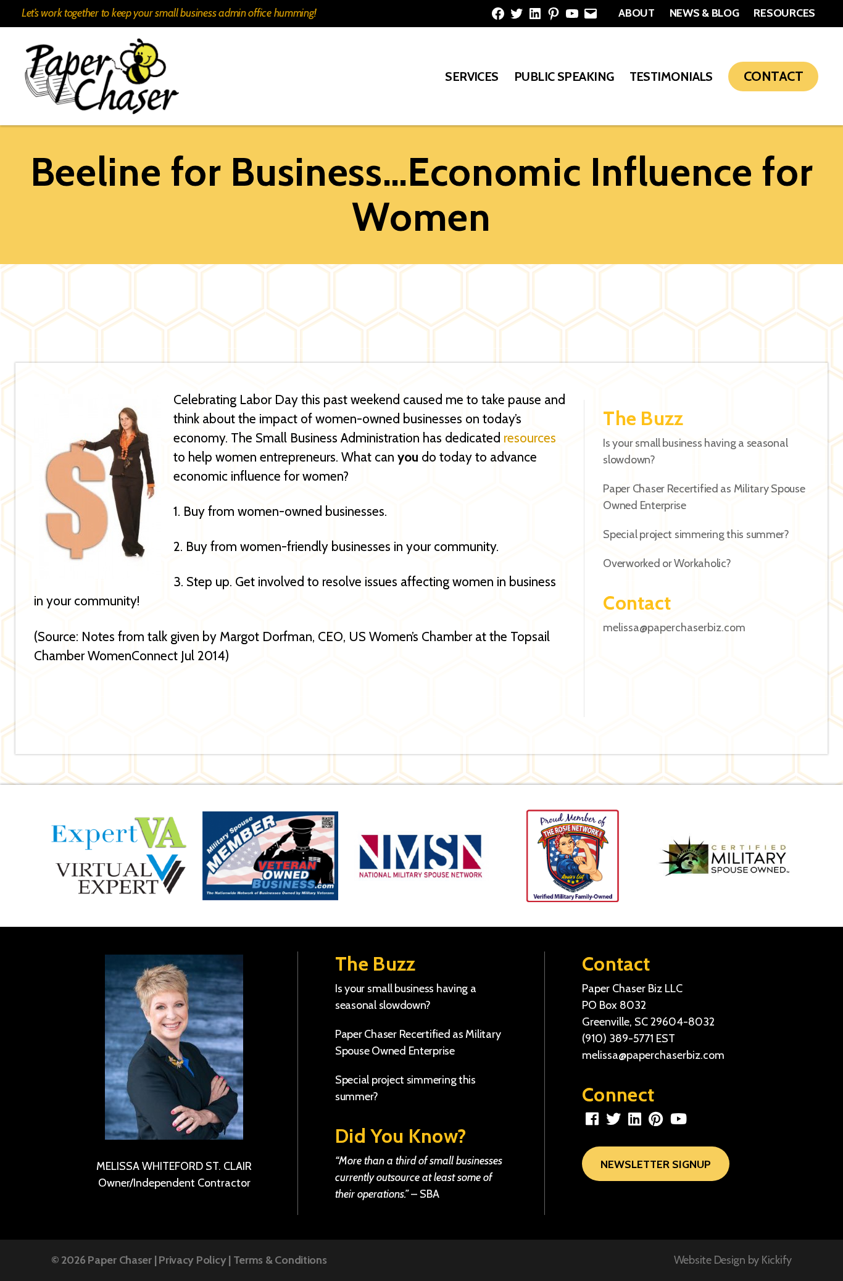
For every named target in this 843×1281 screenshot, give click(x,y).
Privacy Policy (192, 1260)
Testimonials (671, 76)
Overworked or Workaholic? (667, 563)
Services (472, 76)
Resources (784, 13)
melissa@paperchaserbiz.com (674, 627)
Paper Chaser (120, 1260)
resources (530, 438)
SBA (429, 1194)
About (636, 13)
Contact (773, 76)
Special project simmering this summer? (696, 534)
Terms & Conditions (280, 1260)
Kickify (777, 1260)
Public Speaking (564, 76)
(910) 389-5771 (618, 1038)
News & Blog (704, 13)
